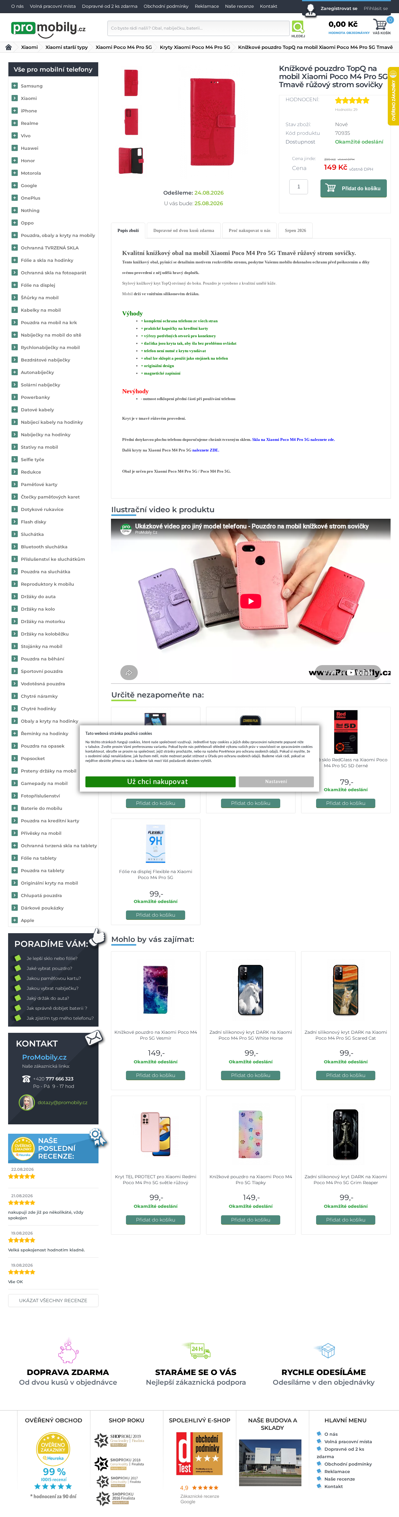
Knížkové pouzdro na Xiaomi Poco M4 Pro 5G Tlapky (250, 1179)
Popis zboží (128, 230)
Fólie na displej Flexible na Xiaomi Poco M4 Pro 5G (155, 874)
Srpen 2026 (295, 230)
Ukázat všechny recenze (53, 1300)
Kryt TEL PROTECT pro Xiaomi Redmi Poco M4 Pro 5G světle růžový (155, 1179)
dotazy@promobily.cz (63, 1102)
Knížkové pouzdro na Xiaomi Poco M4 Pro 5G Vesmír (155, 1035)
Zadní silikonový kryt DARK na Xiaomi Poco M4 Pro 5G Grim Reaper (346, 1179)
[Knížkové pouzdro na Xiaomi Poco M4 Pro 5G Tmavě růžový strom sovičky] (212, 122)
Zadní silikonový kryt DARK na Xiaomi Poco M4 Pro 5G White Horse (250, 1035)
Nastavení (276, 782)
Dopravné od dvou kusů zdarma (183, 230)
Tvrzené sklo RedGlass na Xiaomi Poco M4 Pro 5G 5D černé (345, 762)
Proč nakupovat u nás (249, 230)
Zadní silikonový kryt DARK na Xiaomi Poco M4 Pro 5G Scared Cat (346, 1035)
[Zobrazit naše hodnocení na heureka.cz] (53, 1498)
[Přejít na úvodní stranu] (48, 29)
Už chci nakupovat (160, 782)
